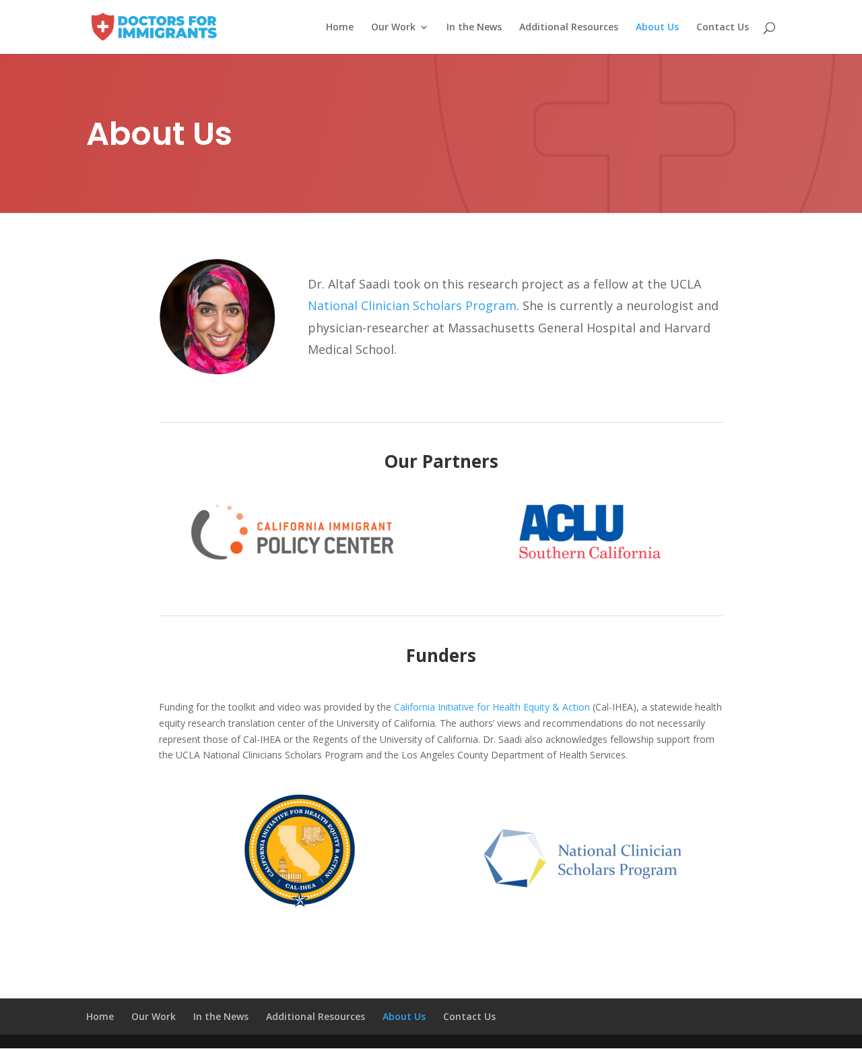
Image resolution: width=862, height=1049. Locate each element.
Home (340, 27)
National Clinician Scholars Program (412, 305)
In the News (474, 27)
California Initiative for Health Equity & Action (492, 706)
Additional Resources (568, 27)
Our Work (393, 27)
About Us (657, 27)
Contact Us (722, 27)
